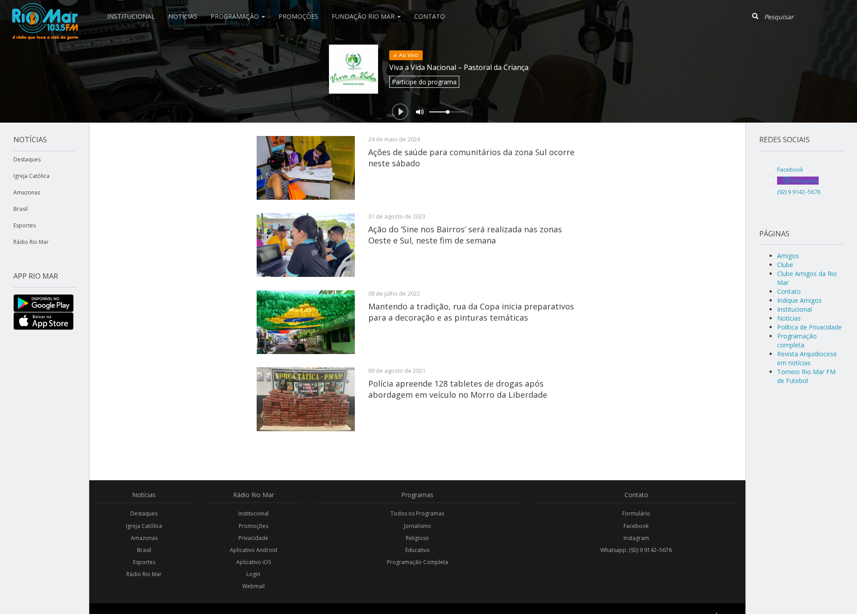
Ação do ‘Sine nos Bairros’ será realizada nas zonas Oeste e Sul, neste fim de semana (465, 234)
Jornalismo (417, 526)
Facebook (636, 526)
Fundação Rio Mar (364, 16)
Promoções (298, 16)
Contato (429, 16)
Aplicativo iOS (253, 562)
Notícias (182, 16)
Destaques (27, 159)
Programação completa (797, 340)
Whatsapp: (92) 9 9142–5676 (636, 550)
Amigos (788, 255)
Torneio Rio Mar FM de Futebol (806, 376)
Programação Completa (417, 562)
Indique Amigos (799, 300)
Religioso (417, 538)
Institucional (131, 16)
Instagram (636, 538)
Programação (236, 16)
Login (253, 574)
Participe (424, 82)
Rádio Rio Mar (31, 242)
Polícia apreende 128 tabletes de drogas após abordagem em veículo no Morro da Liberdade (457, 389)
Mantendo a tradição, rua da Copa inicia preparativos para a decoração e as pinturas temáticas (471, 311)
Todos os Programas (417, 513)
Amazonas (26, 192)
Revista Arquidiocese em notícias (807, 358)
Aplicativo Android (253, 550)
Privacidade (253, 538)
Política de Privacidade (809, 327)
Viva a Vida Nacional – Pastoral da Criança (458, 67)
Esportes (24, 225)
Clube (785, 264)
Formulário (636, 513)
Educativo (417, 550)
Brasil (20, 209)
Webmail (253, 586)
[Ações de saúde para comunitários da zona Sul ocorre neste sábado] (306, 168)
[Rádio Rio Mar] (44, 11)
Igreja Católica (31, 176)
